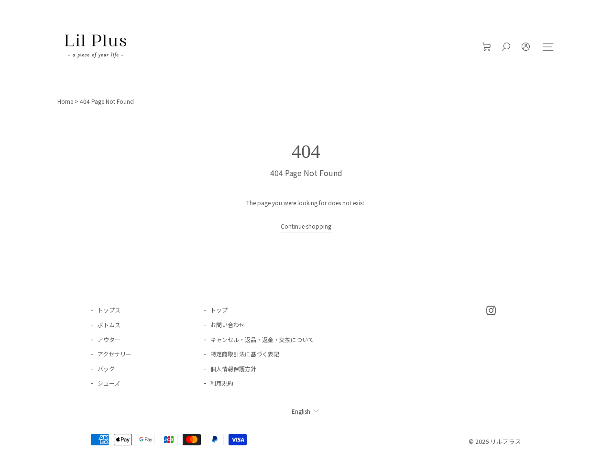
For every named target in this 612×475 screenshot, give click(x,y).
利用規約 (221, 383)
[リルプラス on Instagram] (491, 309)
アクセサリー (114, 354)
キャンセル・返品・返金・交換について (262, 339)
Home (65, 101)
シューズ (109, 383)
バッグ (106, 369)
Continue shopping (306, 226)
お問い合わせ (227, 324)
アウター (109, 339)
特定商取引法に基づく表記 (244, 354)
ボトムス (109, 324)
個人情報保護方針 (233, 369)
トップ (219, 310)
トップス (109, 310)
